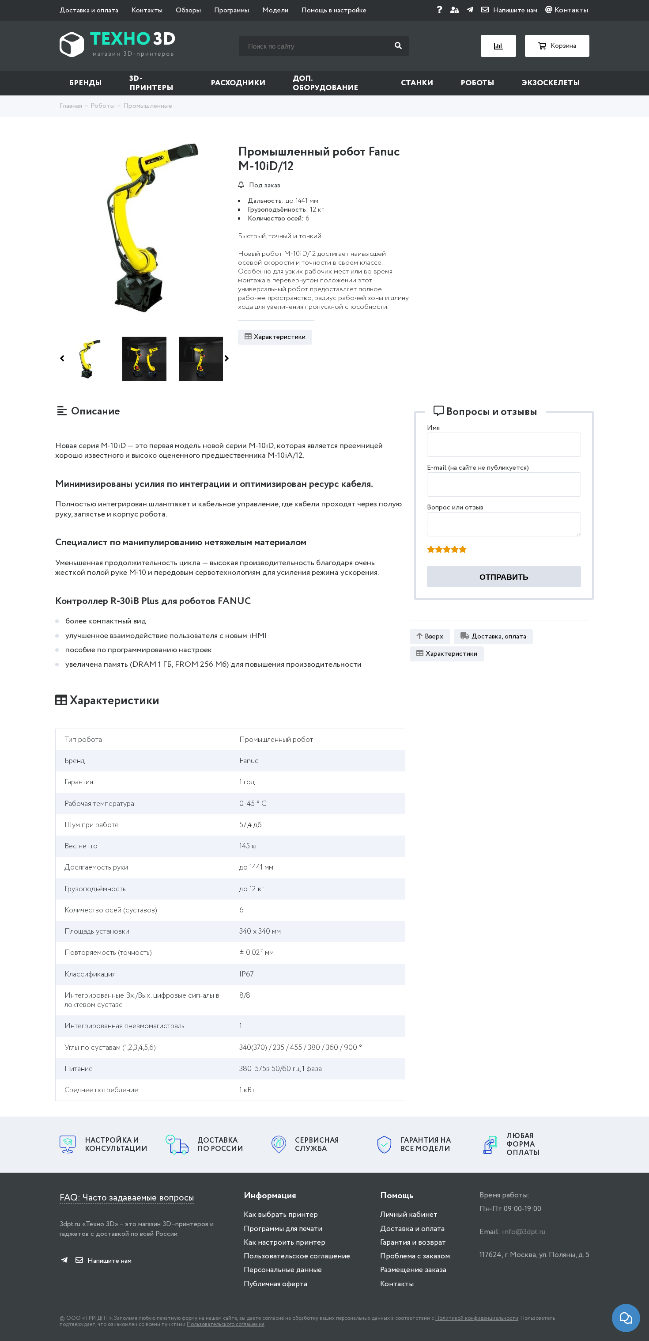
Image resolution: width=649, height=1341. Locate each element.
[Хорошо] (455, 550)
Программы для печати (283, 1229)
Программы (231, 10)
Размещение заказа (413, 1270)
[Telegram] (470, 10)
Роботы (477, 83)
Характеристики (280, 337)
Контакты (147, 10)
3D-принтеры (151, 83)
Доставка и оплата (89, 10)
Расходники (238, 83)
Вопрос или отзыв (455, 507)
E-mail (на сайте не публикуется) (478, 468)
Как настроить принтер (284, 1242)
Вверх (434, 636)
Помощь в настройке (334, 10)
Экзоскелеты (551, 83)
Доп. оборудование (325, 83)
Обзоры (188, 10)
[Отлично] (463, 550)
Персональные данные (283, 1270)
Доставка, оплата (499, 636)
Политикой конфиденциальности (476, 1318)
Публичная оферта (275, 1284)
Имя (433, 428)
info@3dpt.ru (523, 1232)
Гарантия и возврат (413, 1242)
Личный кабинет (409, 1214)
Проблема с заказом (415, 1256)
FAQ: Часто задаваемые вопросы (127, 1198)
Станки (417, 83)
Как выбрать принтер (281, 1214)
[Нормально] (447, 550)
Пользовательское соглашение (297, 1256)
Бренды (85, 83)
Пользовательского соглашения (225, 1324)
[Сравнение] (498, 46)
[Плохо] (439, 550)
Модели (275, 10)
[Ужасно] (431, 550)
